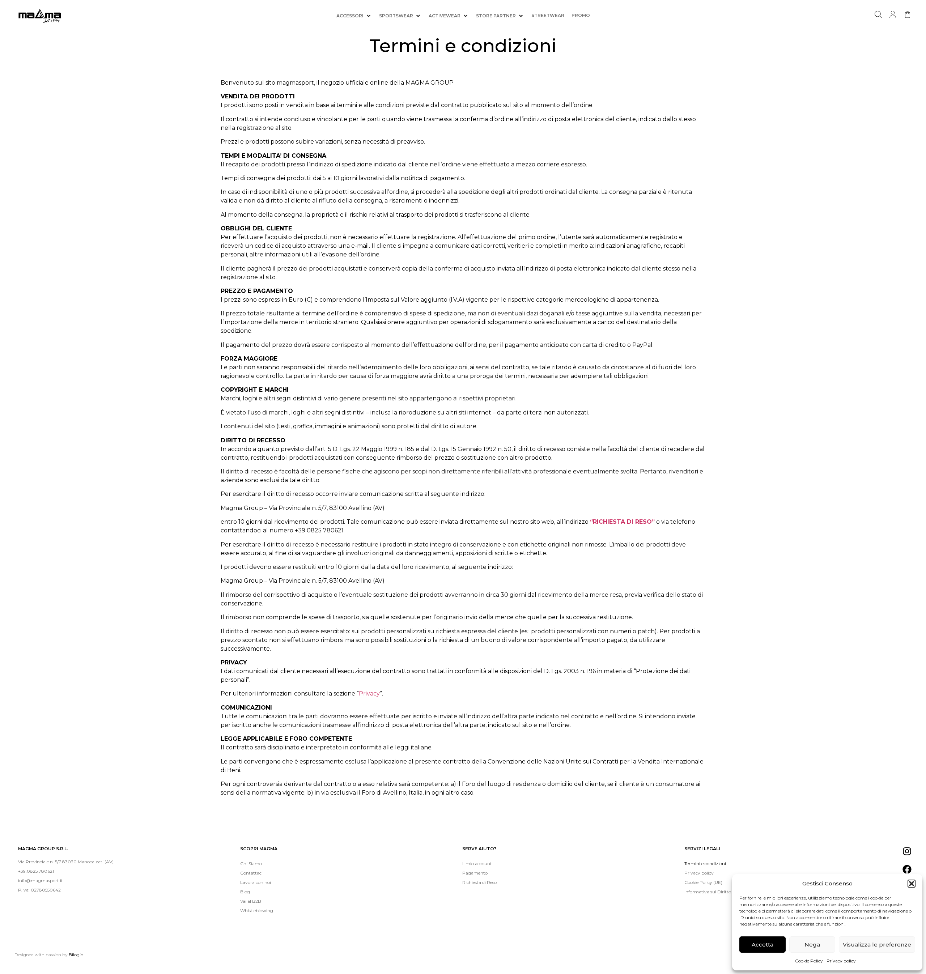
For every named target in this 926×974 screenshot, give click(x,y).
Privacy (369, 693)
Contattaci (251, 873)
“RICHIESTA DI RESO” (622, 521)
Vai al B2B (250, 901)
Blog (245, 891)
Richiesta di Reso (479, 882)
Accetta (762, 944)
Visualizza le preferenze (877, 944)
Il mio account (477, 863)
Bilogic (76, 954)
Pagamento (475, 873)
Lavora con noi (255, 882)
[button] (911, 883)
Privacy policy (841, 961)
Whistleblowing (256, 910)
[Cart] (908, 14)
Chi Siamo (251, 863)
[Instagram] (907, 851)
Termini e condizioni (705, 863)
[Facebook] (907, 869)
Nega (812, 944)
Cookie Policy (809, 961)
